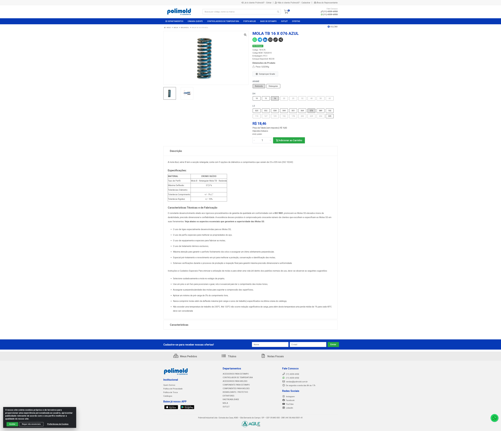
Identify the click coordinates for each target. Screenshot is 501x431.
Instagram (290, 396)
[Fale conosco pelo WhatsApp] (494, 418)
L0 (253, 106)
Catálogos (167, 396)
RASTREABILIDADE (231, 399)
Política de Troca (170, 392)
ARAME (255, 81)
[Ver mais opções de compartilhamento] (281, 39)
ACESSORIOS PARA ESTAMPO (236, 374)
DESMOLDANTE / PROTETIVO (235, 392)
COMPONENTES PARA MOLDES (236, 388)
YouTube (289, 404)
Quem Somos (169, 385)
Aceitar (12, 424)
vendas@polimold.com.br (296, 382)
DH (253, 93)
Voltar (334, 26)
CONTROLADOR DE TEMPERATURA (238, 377)
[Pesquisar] (278, 11)
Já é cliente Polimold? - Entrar (258, 3)
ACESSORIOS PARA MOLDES (235, 381)
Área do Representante (327, 3)
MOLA (225, 403)
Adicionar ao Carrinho (290, 140)
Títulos (231, 356)
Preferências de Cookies (57, 424)
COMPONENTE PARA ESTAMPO (236, 385)
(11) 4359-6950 (330, 14)
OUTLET (226, 407)
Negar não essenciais (31, 424)
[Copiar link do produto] (275, 39)
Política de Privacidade (173, 389)
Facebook (289, 400)
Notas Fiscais (275, 356)
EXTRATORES (228, 396)
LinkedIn (289, 408)
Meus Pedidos (188, 356)
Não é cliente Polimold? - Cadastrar (294, 3)
